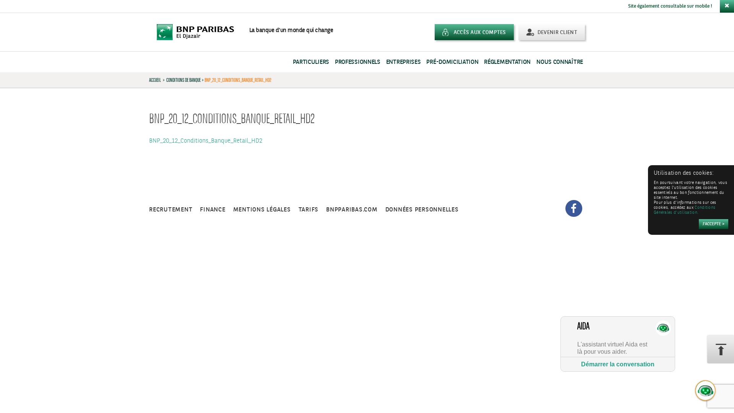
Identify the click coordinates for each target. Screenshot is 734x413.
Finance (212, 210)
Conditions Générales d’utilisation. (684, 210)
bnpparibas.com (352, 210)
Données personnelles (422, 210)
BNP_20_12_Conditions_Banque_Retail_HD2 (205, 141)
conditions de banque (183, 79)
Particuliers (311, 62)
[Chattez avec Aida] (705, 391)
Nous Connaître (559, 62)
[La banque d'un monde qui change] (199, 32)
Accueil (155, 79)
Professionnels (357, 62)
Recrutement (170, 210)
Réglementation (507, 62)
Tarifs (309, 210)
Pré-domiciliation (452, 62)
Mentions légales (262, 210)
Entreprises (403, 62)
